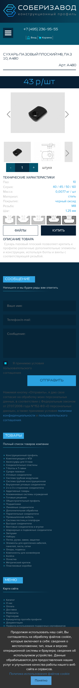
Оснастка (11, 559)
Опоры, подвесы (15, 549)
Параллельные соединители (22, 513)
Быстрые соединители (19, 523)
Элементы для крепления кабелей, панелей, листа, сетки (26, 545)
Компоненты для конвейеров (23, 552)
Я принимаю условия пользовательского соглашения (23, 368)
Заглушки (11, 533)
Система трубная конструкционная (26, 481)
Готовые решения (16, 497)
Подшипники (13, 504)
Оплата (10, 606)
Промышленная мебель (19, 517)
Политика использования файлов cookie (39, 674)
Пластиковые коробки (19, 565)
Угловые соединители (19, 474)
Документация (14, 622)
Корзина (47, 37)
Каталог (10, 599)
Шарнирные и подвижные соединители (29, 530)
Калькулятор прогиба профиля (24, 619)
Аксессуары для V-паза (19, 461)
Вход (33, 37)
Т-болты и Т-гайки (16, 468)
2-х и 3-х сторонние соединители (25, 487)
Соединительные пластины (21, 465)
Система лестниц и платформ (23, 520)
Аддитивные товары (17, 491)
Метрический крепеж (18, 562)
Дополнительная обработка (22, 510)
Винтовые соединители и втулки (25, 526)
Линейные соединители (20, 507)
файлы (20, 230)
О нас (9, 603)
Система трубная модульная (22, 478)
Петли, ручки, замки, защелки (23, 539)
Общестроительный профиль (23, 500)
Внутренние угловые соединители (26, 484)
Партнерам (12, 616)
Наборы (10, 536)
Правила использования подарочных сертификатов (36, 625)
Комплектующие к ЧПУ (19, 458)
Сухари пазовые (15, 471)
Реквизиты (12, 612)
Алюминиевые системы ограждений (27, 494)
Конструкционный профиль (22, 455)
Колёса (10, 556)
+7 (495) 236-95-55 (40, 29)
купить (58, 230)
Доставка (11, 609)
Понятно (41, 680)
